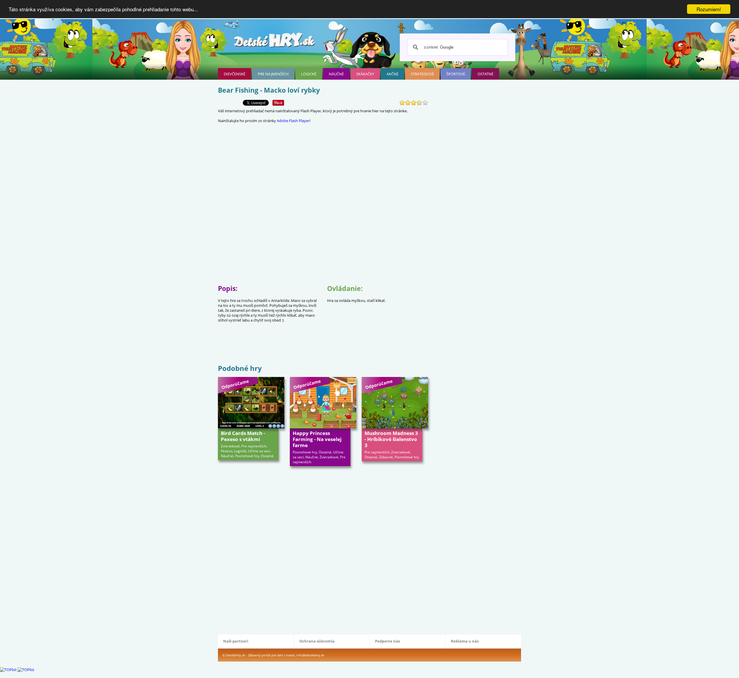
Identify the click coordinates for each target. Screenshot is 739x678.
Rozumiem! (709, 9)
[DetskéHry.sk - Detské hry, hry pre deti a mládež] (275, 42)
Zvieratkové (230, 446)
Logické (308, 73)
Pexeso (226, 451)
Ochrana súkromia (317, 641)
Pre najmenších (273, 73)
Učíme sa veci (259, 451)
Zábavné (386, 457)
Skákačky (365, 73)
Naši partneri (235, 641)
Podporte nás (387, 641)
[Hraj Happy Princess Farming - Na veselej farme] (323, 402)
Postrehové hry (247, 455)
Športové (455, 73)
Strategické (422, 73)
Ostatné (485, 73)
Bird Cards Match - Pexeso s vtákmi (243, 436)
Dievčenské (234, 73)
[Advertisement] (323, 344)
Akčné (392, 73)
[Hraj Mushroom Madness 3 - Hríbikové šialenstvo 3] (395, 402)
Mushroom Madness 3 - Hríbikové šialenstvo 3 (391, 439)
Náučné (336, 73)
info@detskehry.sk (310, 655)
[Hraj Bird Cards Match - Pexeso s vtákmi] (251, 402)
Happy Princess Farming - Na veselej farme (317, 439)
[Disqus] (323, 549)
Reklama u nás (465, 641)
